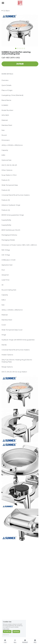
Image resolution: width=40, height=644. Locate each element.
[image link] (20, 3)
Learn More (6, 628)
